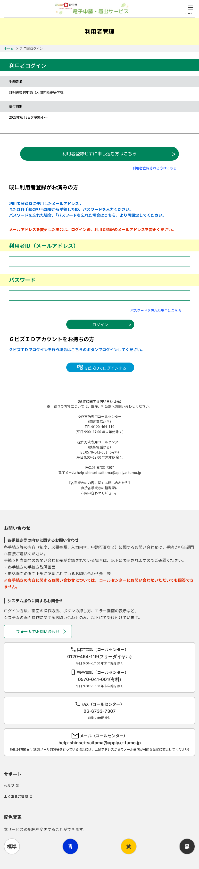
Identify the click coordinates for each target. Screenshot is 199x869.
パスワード (22, 279)
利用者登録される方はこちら (155, 168)
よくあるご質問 (16, 796)
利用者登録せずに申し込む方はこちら (99, 153)
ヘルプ (9, 785)
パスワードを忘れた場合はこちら (155, 310)
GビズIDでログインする (105, 368)
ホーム (9, 48)
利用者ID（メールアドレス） (44, 245)
